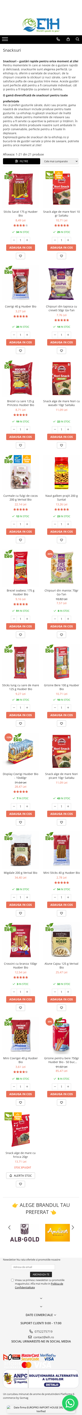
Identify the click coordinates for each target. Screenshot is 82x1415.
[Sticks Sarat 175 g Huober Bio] (20, 189)
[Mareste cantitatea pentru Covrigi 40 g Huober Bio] (27, 335)
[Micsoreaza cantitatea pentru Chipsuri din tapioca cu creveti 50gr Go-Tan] (55, 335)
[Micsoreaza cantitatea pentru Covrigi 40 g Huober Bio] (14, 335)
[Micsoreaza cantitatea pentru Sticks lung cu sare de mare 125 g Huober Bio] (14, 707)
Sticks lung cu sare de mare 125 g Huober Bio (20, 687)
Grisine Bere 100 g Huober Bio (61, 687)
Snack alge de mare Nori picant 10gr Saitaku (61, 776)
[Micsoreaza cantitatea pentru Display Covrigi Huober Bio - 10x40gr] (14, 806)
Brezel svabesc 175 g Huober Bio (20, 592)
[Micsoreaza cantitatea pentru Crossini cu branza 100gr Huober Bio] (14, 992)
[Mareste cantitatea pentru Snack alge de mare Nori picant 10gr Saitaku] (68, 806)
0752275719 (43, 1331)
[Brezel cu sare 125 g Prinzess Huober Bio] (20, 378)
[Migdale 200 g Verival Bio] (20, 850)
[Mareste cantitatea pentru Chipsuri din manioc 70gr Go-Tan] (68, 619)
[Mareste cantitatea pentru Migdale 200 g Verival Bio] (27, 897)
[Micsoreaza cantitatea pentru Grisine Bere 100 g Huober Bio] (55, 707)
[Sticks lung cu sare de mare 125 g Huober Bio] (20, 662)
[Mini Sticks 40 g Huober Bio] (61, 850)
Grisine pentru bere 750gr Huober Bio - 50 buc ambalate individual (61, 1060)
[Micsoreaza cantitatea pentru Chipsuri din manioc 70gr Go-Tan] (55, 619)
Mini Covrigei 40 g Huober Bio (20, 1060)
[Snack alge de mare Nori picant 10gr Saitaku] (61, 751)
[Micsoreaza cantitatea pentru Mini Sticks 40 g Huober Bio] (55, 897)
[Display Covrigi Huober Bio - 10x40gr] (20, 751)
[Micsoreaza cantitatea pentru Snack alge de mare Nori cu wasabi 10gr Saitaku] (55, 429)
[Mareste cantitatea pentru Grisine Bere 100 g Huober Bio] (68, 707)
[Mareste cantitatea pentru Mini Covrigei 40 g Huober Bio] (27, 1086)
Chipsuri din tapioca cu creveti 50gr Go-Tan (61, 308)
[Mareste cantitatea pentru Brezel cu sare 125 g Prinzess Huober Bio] (27, 429)
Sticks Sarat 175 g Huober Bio (21, 213)
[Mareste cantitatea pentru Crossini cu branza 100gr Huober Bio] (27, 992)
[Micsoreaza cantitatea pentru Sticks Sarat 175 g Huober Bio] (14, 240)
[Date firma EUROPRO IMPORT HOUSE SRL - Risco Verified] (41, 1409)
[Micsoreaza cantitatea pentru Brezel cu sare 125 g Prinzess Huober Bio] (14, 429)
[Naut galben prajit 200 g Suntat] (61, 473)
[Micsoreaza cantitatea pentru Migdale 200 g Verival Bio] (14, 897)
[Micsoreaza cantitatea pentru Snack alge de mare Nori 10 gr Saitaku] (55, 240)
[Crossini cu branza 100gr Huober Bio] (20, 941)
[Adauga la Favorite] (20, 256)
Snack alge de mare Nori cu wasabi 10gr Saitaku (61, 403)
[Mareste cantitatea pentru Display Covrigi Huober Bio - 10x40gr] (27, 806)
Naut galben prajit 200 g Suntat (61, 497)
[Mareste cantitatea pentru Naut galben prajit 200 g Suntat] (68, 524)
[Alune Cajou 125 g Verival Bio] (61, 941)
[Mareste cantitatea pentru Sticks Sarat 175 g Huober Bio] (27, 240)
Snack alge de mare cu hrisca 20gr (21, 1155)
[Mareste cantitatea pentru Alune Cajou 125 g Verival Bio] (68, 992)
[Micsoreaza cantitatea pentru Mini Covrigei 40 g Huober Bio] (14, 1086)
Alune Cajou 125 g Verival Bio (61, 965)
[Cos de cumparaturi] (68, 39)
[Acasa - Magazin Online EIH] (41, 25)
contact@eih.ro (43, 1337)
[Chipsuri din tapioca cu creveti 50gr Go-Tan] (61, 283)
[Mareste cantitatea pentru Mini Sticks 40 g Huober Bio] (68, 897)
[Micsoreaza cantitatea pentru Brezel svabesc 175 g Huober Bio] (14, 619)
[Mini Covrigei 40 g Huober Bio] (20, 1035)
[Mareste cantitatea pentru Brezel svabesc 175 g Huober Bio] (27, 619)
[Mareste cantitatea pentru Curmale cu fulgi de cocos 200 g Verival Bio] (27, 524)
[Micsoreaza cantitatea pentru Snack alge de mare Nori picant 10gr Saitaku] (55, 806)
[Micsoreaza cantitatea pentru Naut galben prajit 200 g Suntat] (55, 524)
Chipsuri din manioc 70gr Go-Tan (61, 592)
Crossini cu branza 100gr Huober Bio (20, 965)
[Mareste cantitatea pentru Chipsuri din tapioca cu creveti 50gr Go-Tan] (68, 335)
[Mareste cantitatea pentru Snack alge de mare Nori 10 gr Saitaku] (68, 240)
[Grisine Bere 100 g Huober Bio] (61, 662)
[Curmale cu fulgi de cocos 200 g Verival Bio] (20, 473)
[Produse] (5, 40)
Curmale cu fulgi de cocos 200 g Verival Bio (20, 497)
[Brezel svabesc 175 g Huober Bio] (20, 568)
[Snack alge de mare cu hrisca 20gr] (20, 1130)
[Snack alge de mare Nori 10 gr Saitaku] (61, 189)
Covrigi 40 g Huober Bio (20, 306)
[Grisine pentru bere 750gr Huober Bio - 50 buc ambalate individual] (61, 1035)
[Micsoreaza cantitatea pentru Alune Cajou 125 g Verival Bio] (55, 992)
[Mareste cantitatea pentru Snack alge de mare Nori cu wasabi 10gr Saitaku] (68, 429)
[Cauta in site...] (77, 39)
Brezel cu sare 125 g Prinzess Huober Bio (20, 403)
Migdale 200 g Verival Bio (20, 873)
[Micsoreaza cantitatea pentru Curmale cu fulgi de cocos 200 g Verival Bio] (14, 524)
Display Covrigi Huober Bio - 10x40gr (20, 776)
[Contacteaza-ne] (58, 39)
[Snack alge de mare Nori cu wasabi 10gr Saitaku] (61, 378)
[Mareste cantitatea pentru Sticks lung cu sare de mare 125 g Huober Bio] (27, 707)
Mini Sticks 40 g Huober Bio (61, 873)
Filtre (23, 161)
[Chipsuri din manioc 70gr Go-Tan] (61, 568)
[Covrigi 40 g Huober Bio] (20, 283)
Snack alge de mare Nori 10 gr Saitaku (61, 213)
